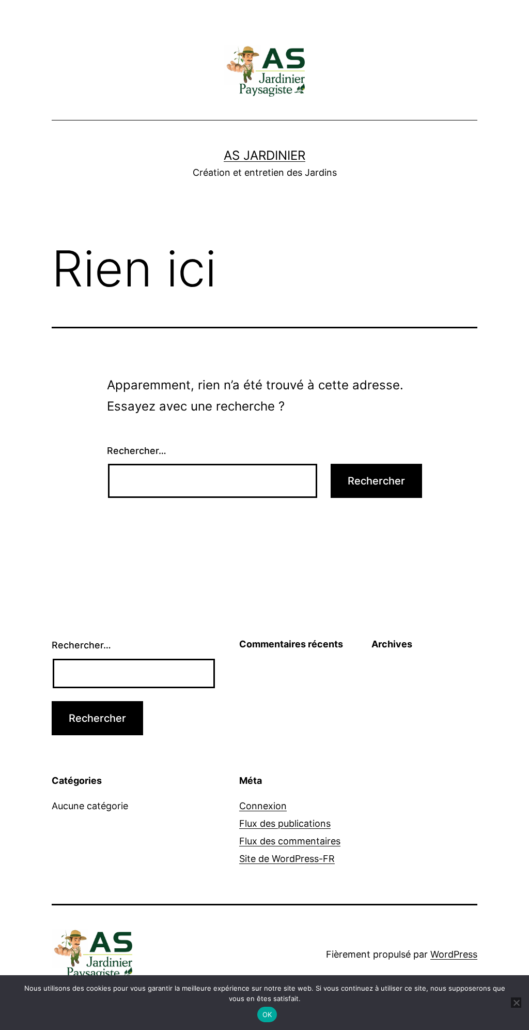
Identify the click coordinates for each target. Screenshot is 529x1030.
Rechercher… (136, 450)
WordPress (453, 954)
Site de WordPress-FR (287, 858)
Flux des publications (285, 823)
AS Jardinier (264, 155)
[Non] (516, 1002)
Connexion (263, 805)
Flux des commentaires (289, 841)
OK (267, 1014)
